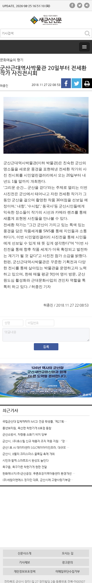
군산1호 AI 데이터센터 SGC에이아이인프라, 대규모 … (35, 447)
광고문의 (67, 562)
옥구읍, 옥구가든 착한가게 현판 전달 (24, 467)
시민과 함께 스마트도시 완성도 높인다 (25, 460)
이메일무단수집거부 (67, 571)
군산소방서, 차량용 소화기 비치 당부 (24, 434)
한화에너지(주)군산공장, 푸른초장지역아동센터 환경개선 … (38, 473)
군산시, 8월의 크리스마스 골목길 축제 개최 (28, 454)
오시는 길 (67, 553)
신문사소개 (24, 553)
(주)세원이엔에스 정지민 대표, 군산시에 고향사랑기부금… (37, 480)
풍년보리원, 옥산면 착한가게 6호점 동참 (26, 428)
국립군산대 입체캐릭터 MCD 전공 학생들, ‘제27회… (34, 421)
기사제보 (24, 562)
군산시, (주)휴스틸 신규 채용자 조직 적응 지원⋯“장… (34, 441)
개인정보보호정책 (24, 571)
